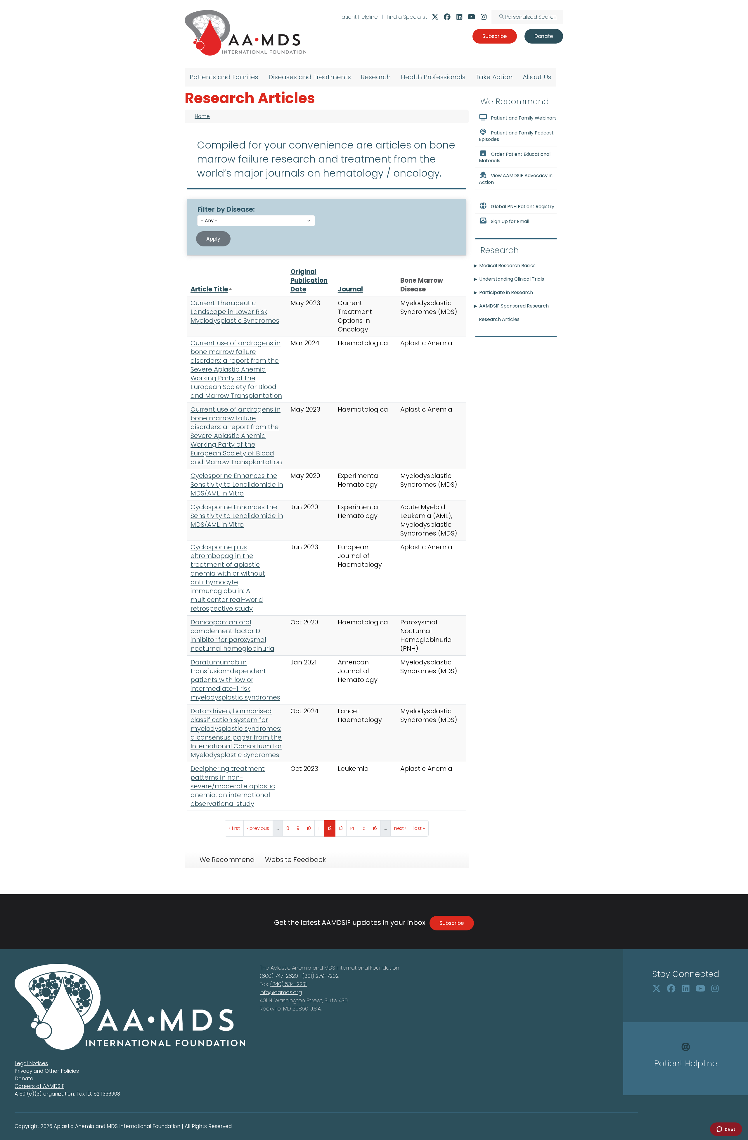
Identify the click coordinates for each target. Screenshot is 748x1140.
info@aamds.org (281, 992)
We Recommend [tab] (227, 859)
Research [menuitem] (376, 77)
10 (311, 828)
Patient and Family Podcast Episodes (516, 136)
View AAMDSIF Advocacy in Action (516, 179)
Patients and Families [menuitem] (224, 77)
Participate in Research (506, 292)
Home (202, 116)
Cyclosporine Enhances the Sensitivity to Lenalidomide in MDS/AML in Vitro (237, 484)
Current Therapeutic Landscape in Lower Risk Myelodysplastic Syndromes (235, 311)
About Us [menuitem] (537, 77)
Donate (24, 1078)
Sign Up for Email (510, 221)
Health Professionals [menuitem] (433, 77)
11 (321, 828)
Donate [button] (543, 36)
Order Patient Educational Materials (514, 157)
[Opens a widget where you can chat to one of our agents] (726, 1129)
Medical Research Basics (507, 265)
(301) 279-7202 (320, 976)
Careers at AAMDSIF (39, 1086)
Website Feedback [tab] (295, 859)
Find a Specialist (407, 16)
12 (331, 828)
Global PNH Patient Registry (522, 206)
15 (365, 828)
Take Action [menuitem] (493, 77)
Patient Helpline (358, 16)
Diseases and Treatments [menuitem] (310, 77)
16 (377, 828)
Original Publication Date (309, 280)
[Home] (245, 33)
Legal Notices (31, 1063)
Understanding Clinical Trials (511, 279)
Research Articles (499, 319)
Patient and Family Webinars (524, 118)
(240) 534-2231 (288, 984)
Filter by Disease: (226, 209)
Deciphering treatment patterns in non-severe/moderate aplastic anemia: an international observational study (233, 786)
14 (354, 828)
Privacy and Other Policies (47, 1071)
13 (343, 828)
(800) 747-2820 (279, 976)
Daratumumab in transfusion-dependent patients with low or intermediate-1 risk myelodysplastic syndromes (235, 680)
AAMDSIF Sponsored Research (514, 306)
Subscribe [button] (494, 36)
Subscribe (451, 923)
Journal (350, 289)
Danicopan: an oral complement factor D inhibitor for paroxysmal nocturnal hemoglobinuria (232, 635)
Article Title (212, 289)
